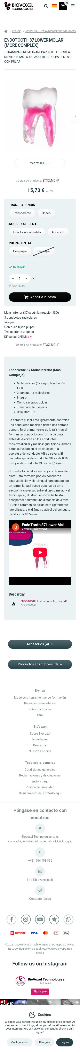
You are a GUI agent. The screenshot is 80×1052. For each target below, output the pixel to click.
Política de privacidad (40, 787)
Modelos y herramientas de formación (40, 697)
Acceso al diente (23, 224)
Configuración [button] (19, 1042)
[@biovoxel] (20, 981)
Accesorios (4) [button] (38, 644)
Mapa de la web (65, 944)
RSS (10, 948)
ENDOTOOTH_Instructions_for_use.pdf (44, 601)
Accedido (58, 232)
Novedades (40, 739)
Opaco (46, 213)
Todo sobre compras (40, 763)
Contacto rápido (40, 899)
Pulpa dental (20, 243)
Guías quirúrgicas (40, 709)
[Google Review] (54, 919)
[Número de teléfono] (40, 852)
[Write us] (40, 890)
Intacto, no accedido (27, 232)
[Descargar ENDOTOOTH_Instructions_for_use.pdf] (14, 604)
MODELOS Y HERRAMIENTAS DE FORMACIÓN (51, 31)
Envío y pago (40, 781)
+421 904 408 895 (40, 860)
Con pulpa (20, 251)
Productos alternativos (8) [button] (38, 664)
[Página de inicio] (18, 6)
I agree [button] (65, 1042)
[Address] (40, 828)
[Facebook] (11, 919)
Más (26, 337)
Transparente (22, 213)
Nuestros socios (40, 751)
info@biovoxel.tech (40, 880)
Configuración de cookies (29, 948)
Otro (40, 715)
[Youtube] (40, 919)
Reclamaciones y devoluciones (40, 775)
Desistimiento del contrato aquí (40, 793)
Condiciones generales (40, 770)
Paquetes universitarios (40, 703)
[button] (75, 116)
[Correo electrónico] (40, 871)
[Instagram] (26, 919)
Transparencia (22, 205)
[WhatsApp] (68, 919)
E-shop (40, 690)
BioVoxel (40, 726)
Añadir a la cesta (43, 297)
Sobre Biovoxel (40, 733)
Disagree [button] (44, 1042)
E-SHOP (16, 31)
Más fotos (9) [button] (38, 162)
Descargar (40, 745)
